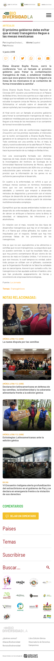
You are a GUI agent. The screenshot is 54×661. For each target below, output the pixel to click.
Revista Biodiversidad (11, 645)
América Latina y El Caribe (13, 339)
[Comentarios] (6, 58)
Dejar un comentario (23, 516)
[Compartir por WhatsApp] (31, 58)
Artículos (8, 25)
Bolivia (5, 482)
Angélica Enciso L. (14, 42)
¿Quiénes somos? (10, 638)
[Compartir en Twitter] (22, 58)
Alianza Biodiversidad (11, 642)
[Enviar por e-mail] (48, 58)
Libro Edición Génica (37, 638)
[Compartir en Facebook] (14, 58)
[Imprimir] (39, 58)
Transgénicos (18, 288)
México (10, 45)
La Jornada (15, 282)
